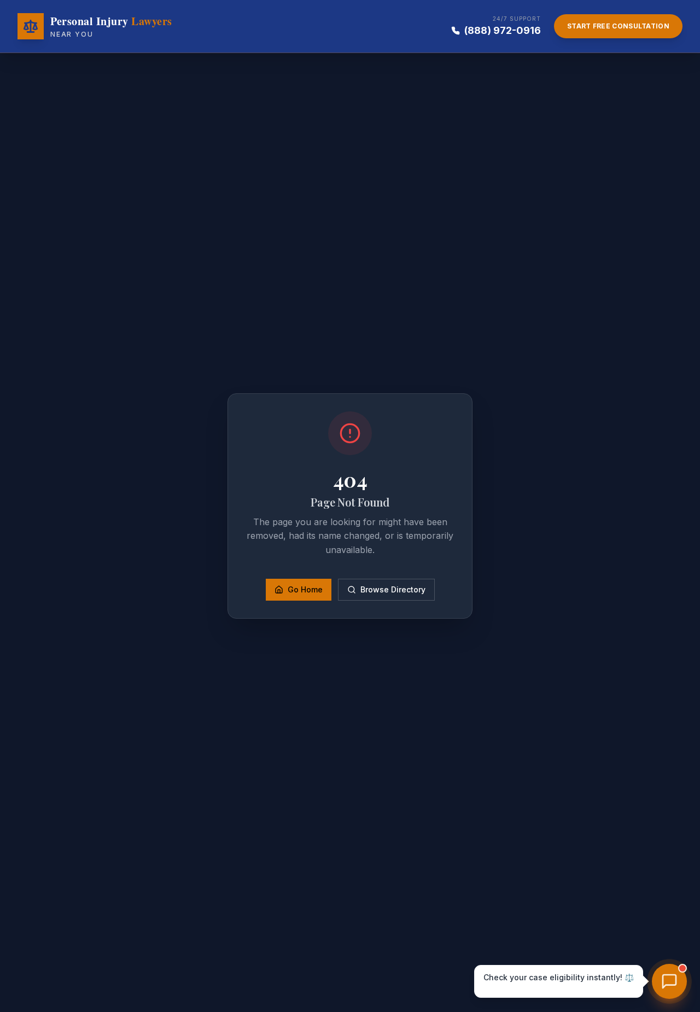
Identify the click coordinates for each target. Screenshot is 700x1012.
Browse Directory (392, 589)
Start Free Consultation (618, 26)
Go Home (305, 589)
